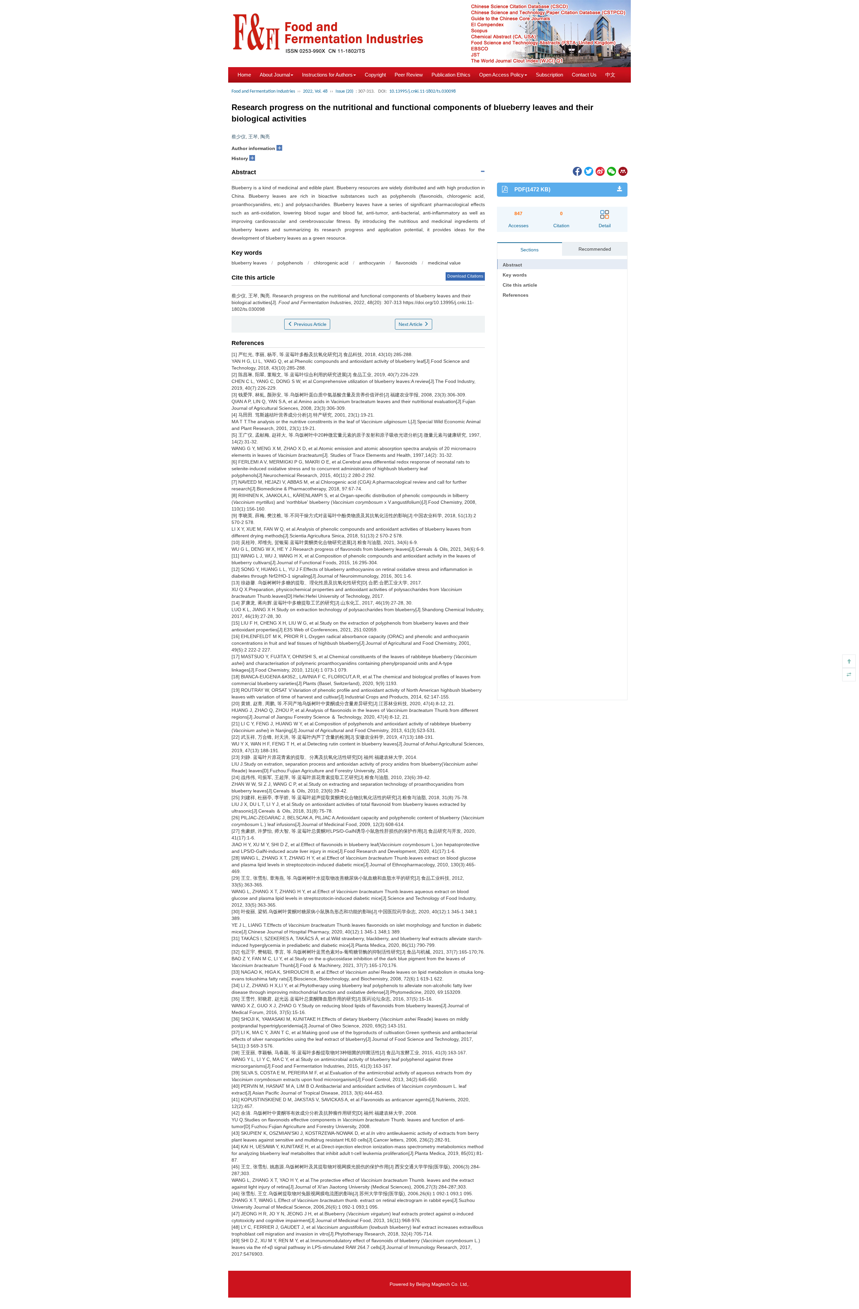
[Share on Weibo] (600, 171)
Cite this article (520, 285)
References (515, 295)
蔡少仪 (239, 136)
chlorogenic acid (331, 262)
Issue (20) (344, 91)
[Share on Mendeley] (622, 171)
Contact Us (584, 75)
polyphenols (290, 262)
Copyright (375, 75)
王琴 (253, 136)
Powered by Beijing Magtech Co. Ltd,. (429, 1284)
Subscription (549, 75)
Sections (529, 249)
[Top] (849, 661)
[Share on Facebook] (577, 171)
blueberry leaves (249, 262)
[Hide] (849, 674)
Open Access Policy (501, 75)
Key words (515, 275)
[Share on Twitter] (588, 171)
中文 (610, 75)
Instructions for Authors (327, 75)
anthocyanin (372, 262)
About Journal (275, 75)
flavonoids (406, 262)
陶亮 (265, 136)
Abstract (512, 265)
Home (244, 75)
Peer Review (409, 75)
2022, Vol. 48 (315, 91)
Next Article (411, 324)
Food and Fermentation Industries (263, 91)
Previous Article (309, 324)
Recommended (594, 249)
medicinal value (444, 262)
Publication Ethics (451, 75)
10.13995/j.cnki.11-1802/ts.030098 (422, 91)
